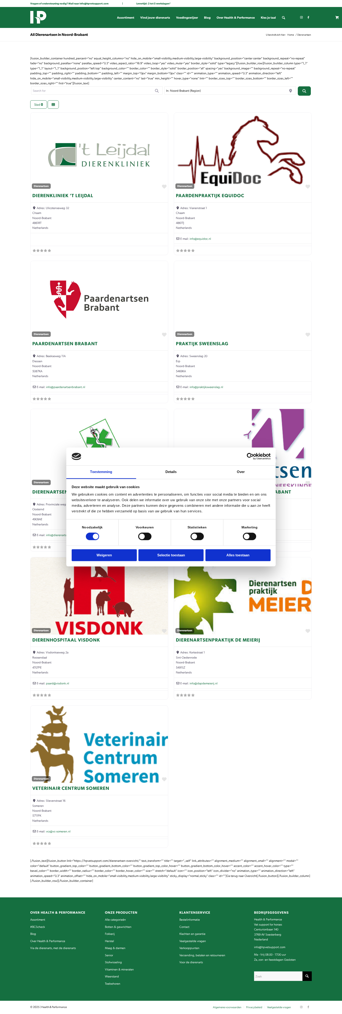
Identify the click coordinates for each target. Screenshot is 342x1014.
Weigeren (104, 555)
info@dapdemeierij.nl (204, 683)
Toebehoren (112, 983)
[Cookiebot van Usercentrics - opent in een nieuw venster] (250, 456)
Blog (33, 934)
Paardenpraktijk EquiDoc (210, 195)
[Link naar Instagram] (301, 17)
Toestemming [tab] (101, 472)
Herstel (109, 941)
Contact (184, 927)
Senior (109, 955)
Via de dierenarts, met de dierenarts (53, 948)
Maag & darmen (115, 948)
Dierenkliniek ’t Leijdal (62, 195)
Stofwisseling (113, 962)
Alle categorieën (115, 919)
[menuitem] (125, 17)
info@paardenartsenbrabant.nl (65, 387)
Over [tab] (241, 472)
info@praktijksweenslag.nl (206, 387)
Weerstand (112, 976)
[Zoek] (283, 17)
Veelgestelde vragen (192, 941)
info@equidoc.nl (200, 238)
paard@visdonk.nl (57, 683)
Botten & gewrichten (118, 927)
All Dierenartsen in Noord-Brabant (59, 34)
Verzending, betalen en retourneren (202, 955)
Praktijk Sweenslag (202, 343)
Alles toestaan (237, 555)
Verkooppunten (189, 948)
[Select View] (53, 104)
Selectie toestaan (171, 555)
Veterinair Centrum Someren (70, 788)
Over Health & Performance (47, 941)
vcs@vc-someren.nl (58, 831)
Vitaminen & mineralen (119, 969)
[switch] (144, 536)
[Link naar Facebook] (308, 17)
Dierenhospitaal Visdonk (66, 640)
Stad (37, 104)
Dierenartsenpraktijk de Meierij (218, 640)
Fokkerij (110, 934)
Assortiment (37, 919)
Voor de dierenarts (191, 962)
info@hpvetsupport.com (94, 3)
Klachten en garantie (192, 934)
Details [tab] (171, 472)
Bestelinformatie (189, 919)
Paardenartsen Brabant (65, 343)
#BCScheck (37, 927)
